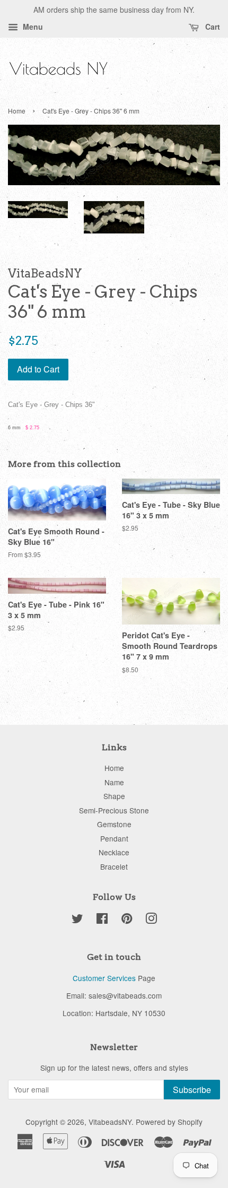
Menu (32, 26)
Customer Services (104, 978)
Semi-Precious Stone (114, 810)
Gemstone (114, 824)
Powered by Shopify (169, 1121)
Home (16, 110)
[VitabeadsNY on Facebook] (102, 920)
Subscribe (192, 1089)
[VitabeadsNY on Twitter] (77, 920)
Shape (114, 796)
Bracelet (114, 866)
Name (114, 782)
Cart (211, 26)
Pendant (114, 838)
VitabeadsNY (110, 1121)
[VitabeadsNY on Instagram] (151, 920)
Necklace (114, 852)
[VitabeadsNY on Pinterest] (127, 920)
